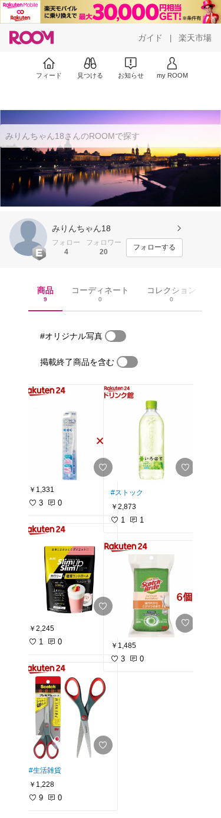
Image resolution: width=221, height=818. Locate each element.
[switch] (115, 336)
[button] (28, 237)
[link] (69, 433)
